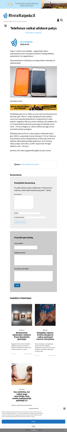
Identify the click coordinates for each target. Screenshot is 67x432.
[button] (64, 408)
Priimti (33, 422)
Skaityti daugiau (28, 354)
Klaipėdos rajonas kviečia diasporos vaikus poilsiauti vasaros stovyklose (45, 336)
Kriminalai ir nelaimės (33, 32)
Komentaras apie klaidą (21, 269)
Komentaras (18, 194)
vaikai (36, 164)
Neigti (33, 426)
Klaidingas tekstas (19, 253)
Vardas (16, 213)
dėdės (23, 164)
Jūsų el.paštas (19, 243)
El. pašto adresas (19, 217)
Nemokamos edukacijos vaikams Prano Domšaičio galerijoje (22, 336)
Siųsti (17, 285)
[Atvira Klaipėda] (19, 18)
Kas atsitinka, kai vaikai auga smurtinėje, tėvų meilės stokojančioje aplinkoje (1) (21, 396)
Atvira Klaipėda (26, 42)
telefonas (29, 164)
